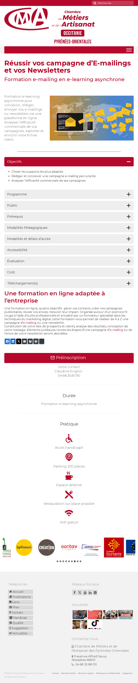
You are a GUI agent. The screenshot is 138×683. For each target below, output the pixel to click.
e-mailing (29, 322)
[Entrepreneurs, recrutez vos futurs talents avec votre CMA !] (79, 614)
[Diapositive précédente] (4, 547)
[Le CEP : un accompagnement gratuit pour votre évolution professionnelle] (94, 614)
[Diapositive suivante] (133, 547)
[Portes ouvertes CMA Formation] (125, 614)
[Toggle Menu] (129, 50)
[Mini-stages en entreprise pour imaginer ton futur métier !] (110, 614)
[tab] (57, 561)
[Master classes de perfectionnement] (79, 624)
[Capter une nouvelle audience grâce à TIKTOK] (94, 624)
